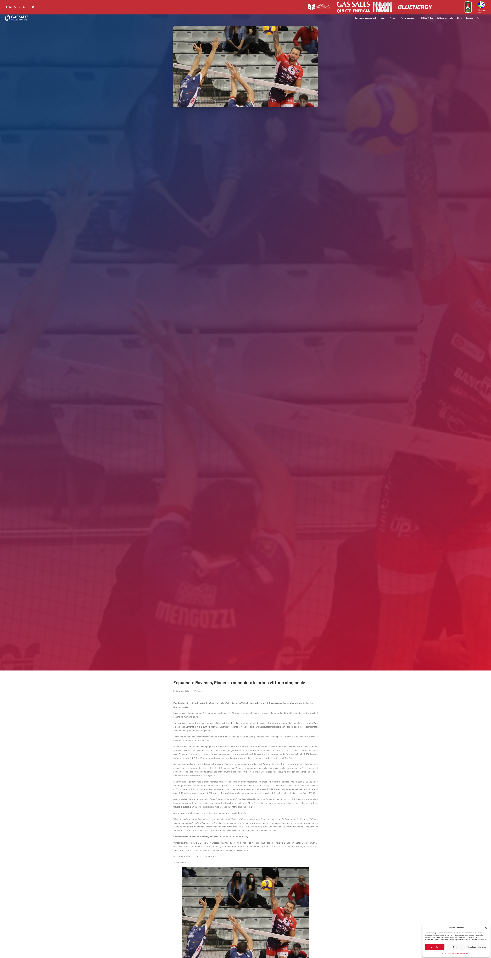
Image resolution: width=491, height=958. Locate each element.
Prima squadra (407, 18)
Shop (459, 18)
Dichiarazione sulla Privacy (460, 953)
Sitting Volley (427, 18)
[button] (486, 927)
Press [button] (392, 18)
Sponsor (469, 18)
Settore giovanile (445, 18)
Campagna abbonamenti (366, 18)
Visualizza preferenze (477, 947)
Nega (455, 947)
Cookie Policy (446, 953)
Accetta (434, 947)
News (383, 18)
